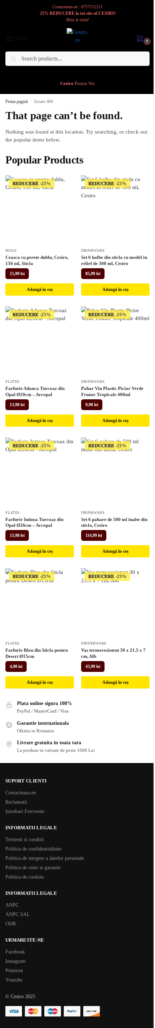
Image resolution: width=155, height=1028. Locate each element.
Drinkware (93, 250)
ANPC (12, 905)
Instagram (15, 961)
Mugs (11, 250)
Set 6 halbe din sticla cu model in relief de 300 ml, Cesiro (114, 260)
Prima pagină (16, 101)
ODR (10, 923)
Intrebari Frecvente (24, 811)
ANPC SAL (17, 914)
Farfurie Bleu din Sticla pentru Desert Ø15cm (36, 653)
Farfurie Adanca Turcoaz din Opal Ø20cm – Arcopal (35, 391)
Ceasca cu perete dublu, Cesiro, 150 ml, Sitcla (36, 260)
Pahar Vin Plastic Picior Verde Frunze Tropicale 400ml (112, 391)
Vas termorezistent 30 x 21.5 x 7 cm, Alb (113, 653)
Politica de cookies (24, 877)
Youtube (13, 980)
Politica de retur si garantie (33, 867)
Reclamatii (16, 802)
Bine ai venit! (77, 19)
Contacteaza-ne (20, 792)
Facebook (15, 952)
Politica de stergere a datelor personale (44, 858)
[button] (141, 39)
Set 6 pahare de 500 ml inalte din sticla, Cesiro (114, 522)
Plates (12, 381)
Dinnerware (94, 643)
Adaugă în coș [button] (40, 289)
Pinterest (14, 970)
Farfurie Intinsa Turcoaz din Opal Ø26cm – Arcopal (34, 522)
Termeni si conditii (24, 839)
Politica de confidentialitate (33, 849)
